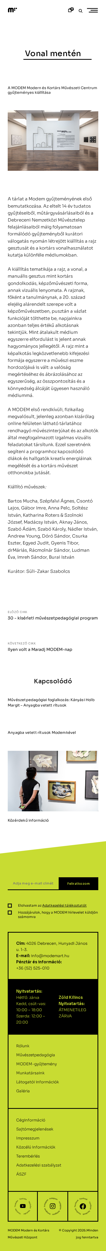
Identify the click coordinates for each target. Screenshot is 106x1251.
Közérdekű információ (28, 820)
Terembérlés (28, 1156)
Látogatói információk (37, 1081)
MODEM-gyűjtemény (36, 1063)
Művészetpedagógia (35, 1054)
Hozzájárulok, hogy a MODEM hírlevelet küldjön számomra (58, 914)
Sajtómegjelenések (34, 1129)
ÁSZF (21, 1174)
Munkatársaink (30, 1072)
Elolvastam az (52, 905)
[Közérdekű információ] (53, 781)
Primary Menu (93, 10)
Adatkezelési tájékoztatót (64, 905)
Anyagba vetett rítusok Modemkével (42, 732)
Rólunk (22, 1045)
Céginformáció (30, 1120)
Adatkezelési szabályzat (38, 1165)
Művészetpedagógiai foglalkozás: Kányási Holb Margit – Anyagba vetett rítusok (51, 702)
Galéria (23, 1090)
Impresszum (27, 1138)
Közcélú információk (35, 1147)
